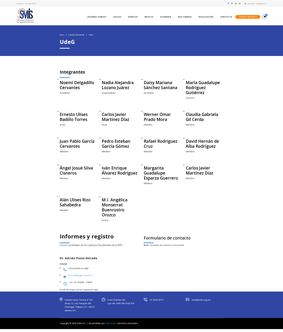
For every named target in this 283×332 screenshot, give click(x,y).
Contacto (226, 16)
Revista (149, 16)
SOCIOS (117, 16)
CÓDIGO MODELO (248, 16)
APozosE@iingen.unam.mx (80, 275)
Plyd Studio (111, 323)
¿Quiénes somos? (97, 16)
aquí (96, 289)
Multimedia (185, 16)
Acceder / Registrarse (257, 3)
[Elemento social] (228, 3)
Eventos (133, 16)
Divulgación (206, 16)
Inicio (62, 35)
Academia (165, 16)
